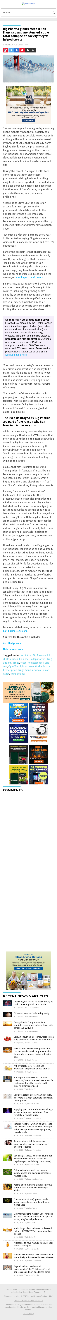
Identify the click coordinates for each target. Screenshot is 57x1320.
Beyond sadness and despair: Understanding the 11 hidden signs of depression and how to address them (32, 1269)
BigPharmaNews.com (15, 630)
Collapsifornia (37, 659)
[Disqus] (28, 832)
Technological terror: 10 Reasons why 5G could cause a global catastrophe (33, 1003)
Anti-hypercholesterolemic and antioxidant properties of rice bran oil (32, 1067)
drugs (16, 662)
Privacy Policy (28, 1314)
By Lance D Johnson (32, 1008)
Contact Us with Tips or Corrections (28, 1301)
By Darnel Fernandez (33, 1118)
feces (23, 662)
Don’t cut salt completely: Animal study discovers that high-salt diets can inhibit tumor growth (33, 1098)
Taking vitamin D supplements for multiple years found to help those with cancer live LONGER (33, 1025)
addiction (26, 655)
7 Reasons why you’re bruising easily (31, 1013)
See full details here (16, 355)
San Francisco (33, 670)
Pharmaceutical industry (36, 666)
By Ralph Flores (30, 1060)
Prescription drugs (13, 670)
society (21, 673)
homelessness (36, 662)
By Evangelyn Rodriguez (34, 1179)
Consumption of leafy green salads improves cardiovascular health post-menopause (32, 1202)
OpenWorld (14, 666)
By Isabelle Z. (30, 1089)
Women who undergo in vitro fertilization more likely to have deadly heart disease (34, 1256)
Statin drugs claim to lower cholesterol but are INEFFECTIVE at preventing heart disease (33, 1231)
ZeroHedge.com (12, 643)
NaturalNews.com (13, 649)
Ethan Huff (23, 45)
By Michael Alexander (33, 1043)
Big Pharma (39, 655)
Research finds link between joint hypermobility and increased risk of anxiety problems (31, 1144)
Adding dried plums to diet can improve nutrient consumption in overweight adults (33, 1188)
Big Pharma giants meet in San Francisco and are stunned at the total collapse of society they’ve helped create (33, 1217)
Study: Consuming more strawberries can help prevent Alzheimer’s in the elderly (34, 1038)
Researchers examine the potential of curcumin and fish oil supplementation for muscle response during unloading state (32, 1052)
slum (13, 673)
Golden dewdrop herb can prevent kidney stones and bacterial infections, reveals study (32, 1173)
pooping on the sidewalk (29, 277)
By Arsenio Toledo (31, 1017)
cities (15, 659)
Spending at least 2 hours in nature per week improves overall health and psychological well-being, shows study (33, 1158)
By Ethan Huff (30, 1223)
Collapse (24, 659)
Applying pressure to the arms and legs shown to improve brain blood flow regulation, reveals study (33, 1112)
